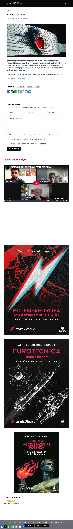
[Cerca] (68, 3)
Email (30, 112)
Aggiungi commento (15, 118)
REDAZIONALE (10, 11)
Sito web (51, 112)
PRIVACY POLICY (42, 525)
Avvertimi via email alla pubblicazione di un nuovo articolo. (27, 144)
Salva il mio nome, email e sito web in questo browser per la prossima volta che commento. (34, 135)
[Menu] (65, 3)
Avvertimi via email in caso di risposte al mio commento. (27, 139)
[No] (71, 524)
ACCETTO (29, 525)
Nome (10, 112)
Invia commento (14, 149)
